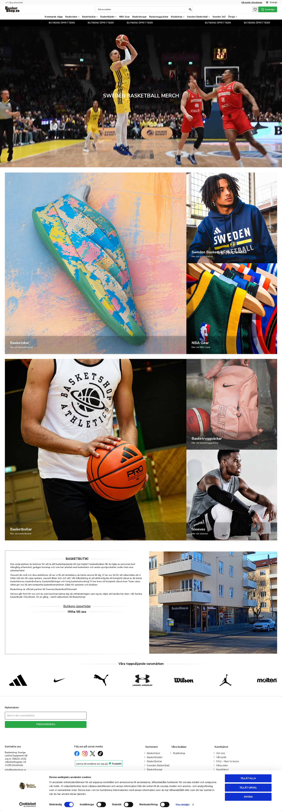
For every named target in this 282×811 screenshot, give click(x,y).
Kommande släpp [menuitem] (54, 16)
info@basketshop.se (15, 769)
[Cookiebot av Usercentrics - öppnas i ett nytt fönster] (27, 804)
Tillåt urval (248, 787)
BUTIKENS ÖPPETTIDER (31, 22)
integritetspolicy (57, 730)
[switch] (101, 804)
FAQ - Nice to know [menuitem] (227, 761)
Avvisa (248, 796)
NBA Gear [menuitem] (124, 16)
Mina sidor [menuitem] (222, 765)
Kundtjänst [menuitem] (222, 769)
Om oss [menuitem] (220, 753)
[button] (255, 9)
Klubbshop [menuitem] (176, 16)
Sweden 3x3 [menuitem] (219, 16)
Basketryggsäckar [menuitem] (158, 16)
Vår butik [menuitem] (221, 757)
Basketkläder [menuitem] (107, 16)
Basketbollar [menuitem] (89, 16)
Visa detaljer (183, 804)
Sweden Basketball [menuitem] (197, 16)
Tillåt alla (248, 778)
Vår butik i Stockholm (251, 2)
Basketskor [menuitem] (71, 16)
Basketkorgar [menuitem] (139, 16)
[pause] (276, 162)
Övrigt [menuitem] (231, 16)
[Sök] (190, 9)
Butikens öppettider (77, 606)
